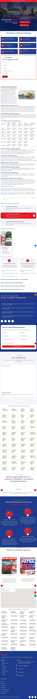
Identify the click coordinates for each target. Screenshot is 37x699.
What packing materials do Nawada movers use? (12, 289)
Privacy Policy (3, 683)
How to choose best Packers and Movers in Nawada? (13, 286)
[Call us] (35, 592)
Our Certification (5, 671)
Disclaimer (2, 681)
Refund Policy (3, 687)
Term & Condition (4, 685)
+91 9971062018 (20, 669)
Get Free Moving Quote (17, 346)
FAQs (3, 664)
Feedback (4, 674)
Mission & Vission (5, 663)
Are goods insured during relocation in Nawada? (12, 282)
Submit (5, 76)
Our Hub (3, 672)
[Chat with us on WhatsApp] (35, 596)
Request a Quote (23, 25)
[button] (2, 586)
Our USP (3, 669)
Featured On (4, 666)
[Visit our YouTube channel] (36, 343)
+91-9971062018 (8, 57)
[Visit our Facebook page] (36, 246)
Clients (3, 661)
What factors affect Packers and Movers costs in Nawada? (14, 279)
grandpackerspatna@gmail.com (23, 665)
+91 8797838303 (21, 675)
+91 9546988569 (21, 672)
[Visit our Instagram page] (36, 295)
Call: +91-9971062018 (24, 22)
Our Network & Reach (4, 691)
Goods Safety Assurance (5, 689)
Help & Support (3, 693)
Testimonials (4, 667)
